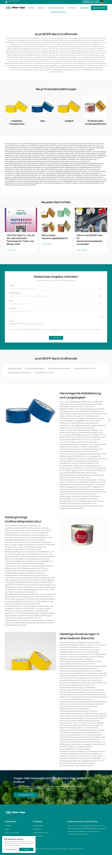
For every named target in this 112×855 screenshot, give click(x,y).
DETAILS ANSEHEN (16, 106)
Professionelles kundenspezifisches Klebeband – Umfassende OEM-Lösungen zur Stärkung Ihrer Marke (95, 122)
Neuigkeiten (84, 8)
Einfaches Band (37, 825)
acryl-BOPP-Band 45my (44, 373)
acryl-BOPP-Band (15, 368)
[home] (15, 8)
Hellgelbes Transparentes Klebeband (16, 122)
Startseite (31, 8)
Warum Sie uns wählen (56, 8)
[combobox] (13, 296)
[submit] (98, 1)
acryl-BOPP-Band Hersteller (59, 368)
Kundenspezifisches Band (41, 832)
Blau (43, 121)
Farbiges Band (37, 829)
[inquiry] (109, 420)
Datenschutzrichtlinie (76, 849)
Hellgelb (69, 121)
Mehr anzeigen (12, 250)
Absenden (56, 338)
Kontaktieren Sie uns (58, 12)
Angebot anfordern (99, 8)
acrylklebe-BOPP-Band (35, 368)
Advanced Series (38, 836)
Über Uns (41, 8)
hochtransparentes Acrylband (19, 373)
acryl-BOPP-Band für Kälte (84, 368)
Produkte (72, 8)
